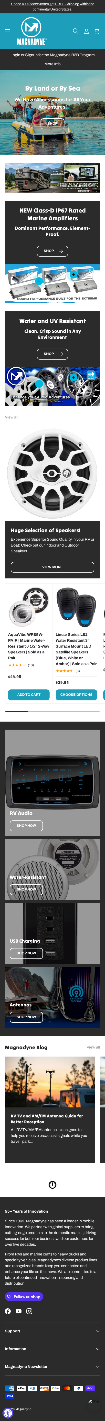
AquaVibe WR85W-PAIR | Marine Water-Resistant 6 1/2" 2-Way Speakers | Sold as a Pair (28, 646)
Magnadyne (23, 1409)
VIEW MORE (52, 567)
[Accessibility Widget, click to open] (7, 1413)
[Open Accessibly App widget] (52, 1185)
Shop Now (26, 825)
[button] (97, 31)
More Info (52, 64)
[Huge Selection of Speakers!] (52, 473)
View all (11, 417)
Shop (52, 123)
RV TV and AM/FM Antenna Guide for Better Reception (47, 1118)
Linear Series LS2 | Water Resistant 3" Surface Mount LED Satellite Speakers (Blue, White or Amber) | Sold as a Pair (76, 649)
